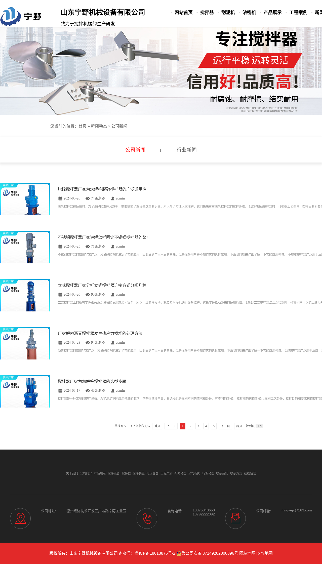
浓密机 (249, 12)
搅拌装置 (139, 473)
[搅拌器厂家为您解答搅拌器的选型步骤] (25, 399)
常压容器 (152, 473)
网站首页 (184, 12)
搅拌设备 (114, 473)
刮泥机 (228, 12)
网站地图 (247, 553)
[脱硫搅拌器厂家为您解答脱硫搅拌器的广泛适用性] (25, 207)
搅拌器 (207, 12)
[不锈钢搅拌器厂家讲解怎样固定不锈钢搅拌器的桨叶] (25, 255)
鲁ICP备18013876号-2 (155, 553)
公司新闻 (119, 126)
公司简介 (86, 473)
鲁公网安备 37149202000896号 (209, 553)
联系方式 (236, 473)
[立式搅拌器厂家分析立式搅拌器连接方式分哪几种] (25, 303)
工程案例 (298, 12)
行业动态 (208, 473)
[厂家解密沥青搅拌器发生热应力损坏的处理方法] (25, 351)
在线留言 (250, 473)
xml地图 (265, 553)
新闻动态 (99, 126)
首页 (82, 126)
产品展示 (273, 12)
